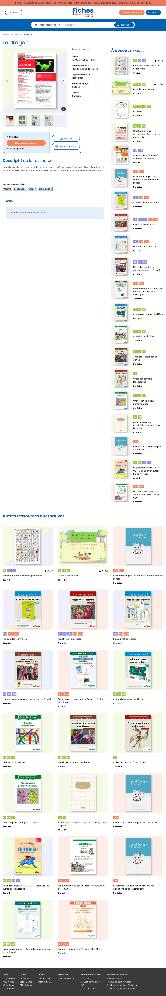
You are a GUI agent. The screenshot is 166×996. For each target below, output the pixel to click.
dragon (32, 188)
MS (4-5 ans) (9, 985)
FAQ (82, 985)
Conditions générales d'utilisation (121, 985)
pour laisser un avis (29, 212)
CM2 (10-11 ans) (44, 982)
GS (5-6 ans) (9, 988)
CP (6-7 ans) (25, 978)
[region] (35, 80)
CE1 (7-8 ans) (26, 982)
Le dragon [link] (27, 34)
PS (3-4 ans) (8, 982)
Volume (7, 188)
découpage (20, 188)
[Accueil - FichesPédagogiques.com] (83, 12)
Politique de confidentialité (118, 982)
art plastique (45, 188)
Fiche (16, 34)
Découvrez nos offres (132, 12)
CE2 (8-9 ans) (26, 985)
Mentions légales (114, 978)
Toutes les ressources (45, 24)
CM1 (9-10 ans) (44, 978)
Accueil (6, 34)
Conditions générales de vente (120, 988)
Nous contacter (88, 988)
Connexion (153, 12)
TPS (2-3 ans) (9, 978)
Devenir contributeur (66, 978)
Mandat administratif (90, 982)
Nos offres (85, 978)
